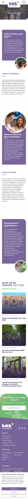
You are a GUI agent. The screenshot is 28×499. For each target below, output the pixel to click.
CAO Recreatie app (7, 469)
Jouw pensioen (18, 469)
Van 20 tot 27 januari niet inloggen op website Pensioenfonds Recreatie (14, 372)
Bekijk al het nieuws (9, 288)
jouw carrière (18, 455)
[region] (14, 485)
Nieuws (4, 459)
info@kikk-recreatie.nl (9, 445)
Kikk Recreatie (14, 3)
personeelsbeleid (19, 452)
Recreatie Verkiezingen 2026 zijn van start (14, 339)
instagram (22, 428)
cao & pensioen (6, 452)
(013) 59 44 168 (8, 443)
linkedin (24, 428)
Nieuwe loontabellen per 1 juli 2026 (14, 307)
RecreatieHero (18, 471)
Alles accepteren (14, 488)
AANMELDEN (8, 413)
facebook (19, 428)
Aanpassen (14, 492)
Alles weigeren (14, 496)
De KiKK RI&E (5, 471)
